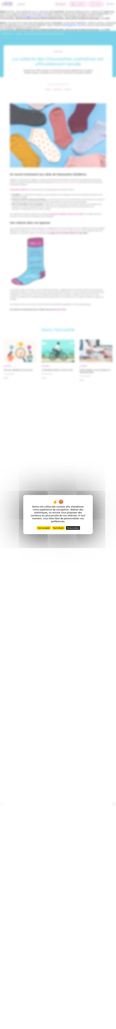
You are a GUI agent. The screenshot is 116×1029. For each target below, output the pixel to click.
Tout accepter (44, 528)
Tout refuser (58, 528)
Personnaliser (73, 528)
